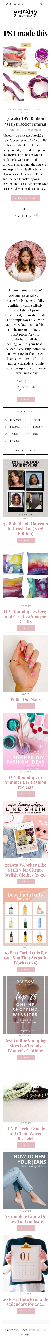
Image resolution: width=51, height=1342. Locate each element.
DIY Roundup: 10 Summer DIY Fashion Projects (25, 782)
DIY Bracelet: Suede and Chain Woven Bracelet (25, 1133)
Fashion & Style (28, 109)
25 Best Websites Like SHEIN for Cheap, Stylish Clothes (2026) (25, 870)
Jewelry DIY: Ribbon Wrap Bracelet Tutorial (25, 121)
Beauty (25, 518)
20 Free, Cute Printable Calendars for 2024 (25, 1301)
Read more (25, 540)
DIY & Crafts (13, 109)
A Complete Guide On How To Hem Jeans (25, 1218)
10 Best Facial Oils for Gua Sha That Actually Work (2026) (25, 958)
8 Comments (35, 130)
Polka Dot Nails (25, 699)
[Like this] (35, 216)
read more (25, 400)
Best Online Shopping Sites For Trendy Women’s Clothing (25, 1045)
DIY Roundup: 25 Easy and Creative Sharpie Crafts (25, 616)
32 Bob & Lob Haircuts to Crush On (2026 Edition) (25, 528)
